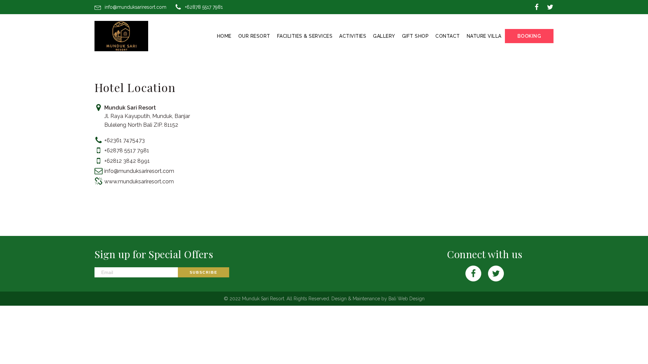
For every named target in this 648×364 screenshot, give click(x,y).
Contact (447, 36)
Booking (529, 36)
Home (224, 36)
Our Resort (254, 36)
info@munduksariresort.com (135, 7)
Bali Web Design (406, 298)
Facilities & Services (305, 36)
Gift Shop (415, 36)
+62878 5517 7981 (204, 7)
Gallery (384, 36)
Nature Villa (484, 36)
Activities (352, 36)
